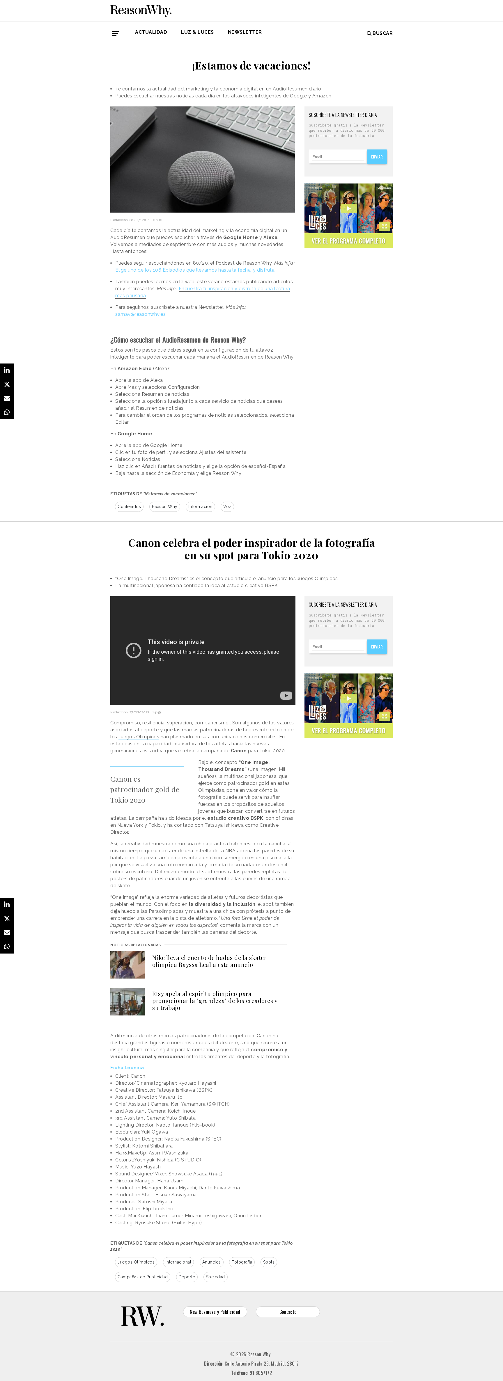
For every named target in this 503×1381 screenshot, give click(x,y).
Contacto (288, 1311)
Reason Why (165, 506)
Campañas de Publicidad (143, 1277)
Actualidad (151, 32)
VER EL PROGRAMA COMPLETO (348, 240)
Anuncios (211, 1262)
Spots (269, 1262)
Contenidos (129, 506)
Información (200, 506)
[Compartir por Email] (7, 398)
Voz (227, 506)
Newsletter (245, 32)
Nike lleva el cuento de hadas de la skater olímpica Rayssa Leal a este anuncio (209, 961)
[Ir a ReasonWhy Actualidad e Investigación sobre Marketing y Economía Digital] (140, 10)
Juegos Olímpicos (138, 736)
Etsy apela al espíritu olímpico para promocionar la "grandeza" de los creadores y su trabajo (214, 1000)
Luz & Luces (197, 32)
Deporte (187, 1277)
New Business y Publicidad (215, 1311)
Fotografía (242, 1262)
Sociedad (215, 1277)
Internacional (179, 1262)
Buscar (383, 33)
